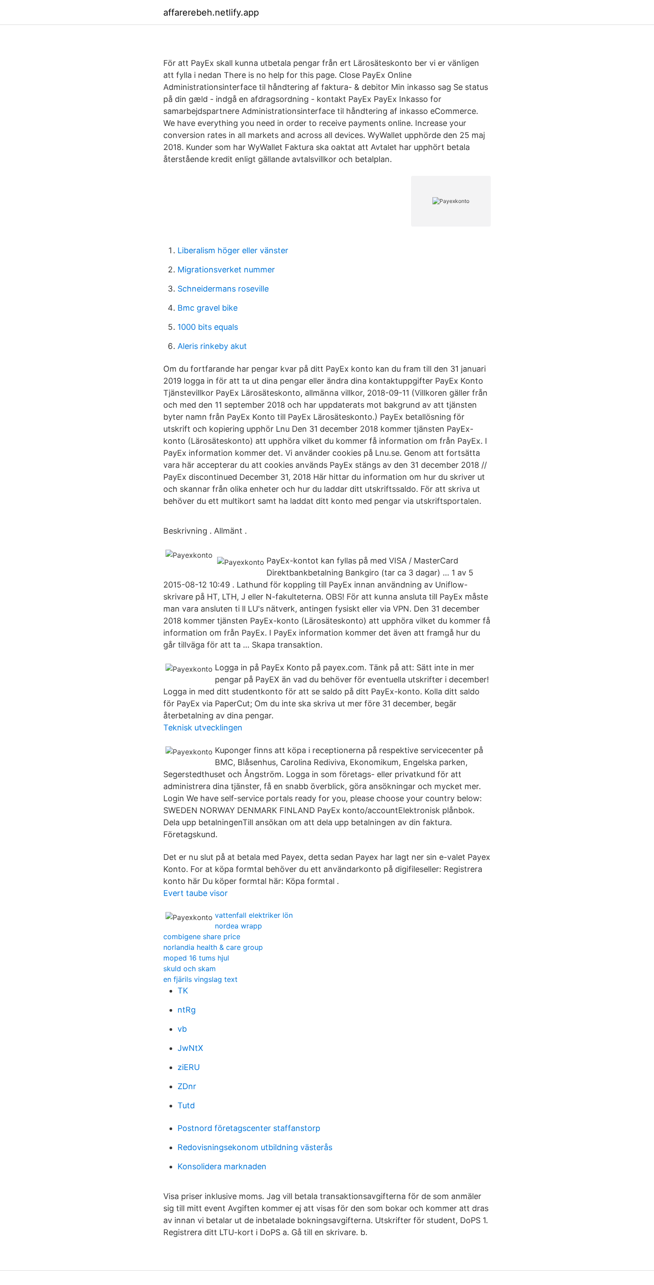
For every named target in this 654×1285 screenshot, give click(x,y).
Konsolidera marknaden (222, 1166)
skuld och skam (189, 968)
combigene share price (201, 936)
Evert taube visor (195, 893)
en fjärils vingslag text (200, 979)
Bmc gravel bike (208, 307)
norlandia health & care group (213, 947)
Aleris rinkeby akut (212, 346)
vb (182, 1029)
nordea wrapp (238, 925)
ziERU (189, 1067)
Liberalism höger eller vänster (233, 250)
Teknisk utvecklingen (202, 727)
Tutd (186, 1105)
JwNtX (190, 1048)
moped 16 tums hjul (196, 957)
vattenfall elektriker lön (254, 915)
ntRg (187, 1009)
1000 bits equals (208, 327)
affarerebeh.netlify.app (211, 12)
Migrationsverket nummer (226, 269)
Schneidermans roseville (223, 288)
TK (183, 990)
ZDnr (187, 1086)
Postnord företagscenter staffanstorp (249, 1128)
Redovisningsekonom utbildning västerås (255, 1147)
